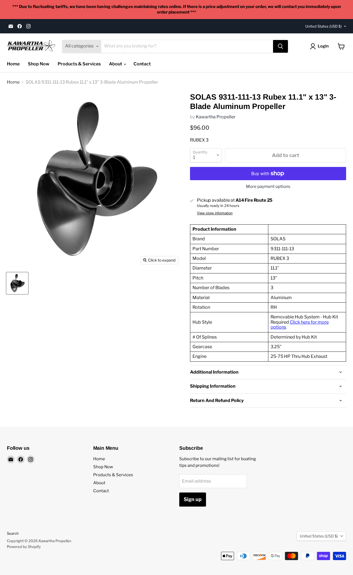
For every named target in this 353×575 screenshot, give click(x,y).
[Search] (280, 46)
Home (13, 63)
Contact (142, 63)
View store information (214, 213)
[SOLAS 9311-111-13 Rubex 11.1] (17, 283)
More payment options (268, 186)
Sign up (193, 499)
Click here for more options (300, 325)
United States (323, 26)
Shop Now (38, 63)
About (116, 63)
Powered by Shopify (24, 546)
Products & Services (79, 63)
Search (13, 533)
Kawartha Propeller (216, 116)
